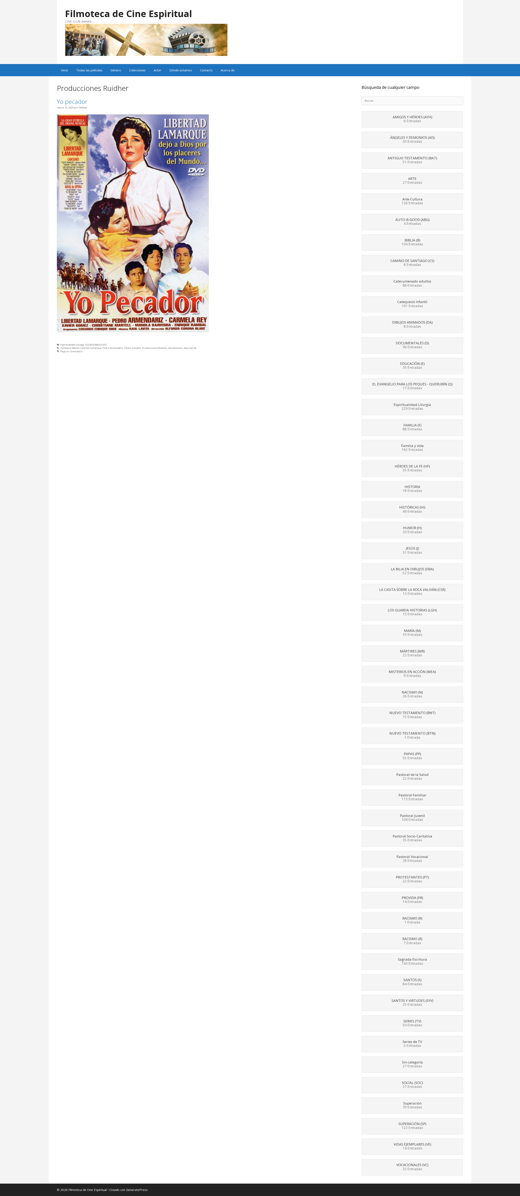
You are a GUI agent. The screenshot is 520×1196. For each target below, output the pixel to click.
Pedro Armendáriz (113, 347)
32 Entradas (412, 1167)
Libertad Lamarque (90, 347)
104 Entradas (412, 242)
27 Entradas (412, 181)
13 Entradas (412, 612)
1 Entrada (412, 735)
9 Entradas (412, 674)
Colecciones (137, 70)
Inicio (64, 70)
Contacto (206, 70)
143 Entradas (412, 961)
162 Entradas (412, 448)
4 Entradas (412, 222)
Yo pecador (72, 101)
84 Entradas (412, 982)
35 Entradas (412, 366)
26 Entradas (412, 694)
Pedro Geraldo (132, 347)
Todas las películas (89, 70)
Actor (157, 70)
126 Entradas (412, 201)
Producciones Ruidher (154, 347)
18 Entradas (412, 489)
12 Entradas (412, 592)
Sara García (190, 347)
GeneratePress (137, 1190)
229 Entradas (412, 407)
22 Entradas (412, 653)
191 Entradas (412, 304)
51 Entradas (412, 160)
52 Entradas (412, 571)
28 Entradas (412, 859)
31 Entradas (412, 551)
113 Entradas (412, 797)
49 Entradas (412, 509)
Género (115, 70)
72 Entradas (412, 715)
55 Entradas (412, 756)
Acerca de (228, 70)
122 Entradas (412, 1126)
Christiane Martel (70, 347)
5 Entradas (412, 1044)
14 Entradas (412, 900)
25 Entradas (412, 1003)
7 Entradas (412, 941)
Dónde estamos (180, 70)
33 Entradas (412, 633)
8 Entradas (412, 263)
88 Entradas (412, 283)
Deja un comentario (72, 351)
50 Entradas (412, 1023)
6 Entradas (412, 119)
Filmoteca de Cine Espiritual (128, 13)
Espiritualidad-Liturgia (72, 344)
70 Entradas (412, 1105)
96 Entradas (412, 345)
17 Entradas (412, 386)
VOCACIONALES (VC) (96, 344)
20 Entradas (412, 140)
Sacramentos (175, 347)
